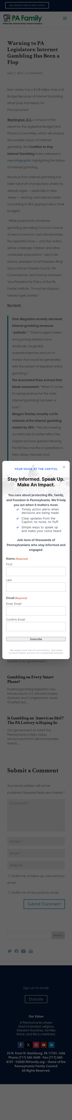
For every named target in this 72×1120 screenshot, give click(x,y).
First (9, 564)
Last (9, 580)
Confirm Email (15, 619)
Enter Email (14, 604)
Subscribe (36, 639)
